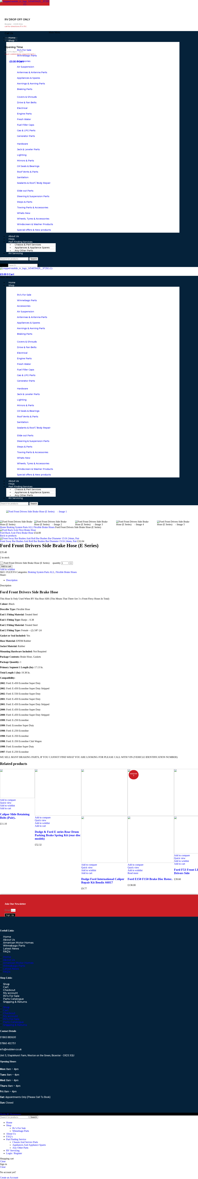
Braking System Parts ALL (41, 572)
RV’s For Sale (11, 995)
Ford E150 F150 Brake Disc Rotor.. (150, 879)
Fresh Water (24, 119)
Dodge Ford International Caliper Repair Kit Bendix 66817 (102, 880)
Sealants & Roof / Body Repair (33, 183)
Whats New (23, 213)
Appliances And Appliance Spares (29, 1145)
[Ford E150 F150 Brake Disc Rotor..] (151, 814)
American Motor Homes (18, 942)
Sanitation (22, 177)
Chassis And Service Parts (25, 1142)
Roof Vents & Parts (27, 171)
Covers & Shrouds (27, 97)
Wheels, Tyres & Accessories (33, 218)
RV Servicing (16, 253)
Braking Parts (24, 89)
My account (10, 993)
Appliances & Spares (28, 78)
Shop (11, 40)
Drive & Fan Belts (27, 102)
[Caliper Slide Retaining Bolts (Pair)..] (17, 797)
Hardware (22, 143)
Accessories (23, 61)
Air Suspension (25, 66)
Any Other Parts (20, 1147)
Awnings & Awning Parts (31, 83)
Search (4, 265)
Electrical (22, 108)
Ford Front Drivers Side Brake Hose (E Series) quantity (32, 563)
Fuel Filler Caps (25, 124)
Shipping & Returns (15, 1001)
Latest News (11, 948)
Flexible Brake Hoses (66, 572)
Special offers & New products (34, 229)
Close (3, 1161)
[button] (54, 32)
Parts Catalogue (13, 998)
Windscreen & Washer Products (35, 224)
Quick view (5, 802)
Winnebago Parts (27, 55)
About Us (9, 939)
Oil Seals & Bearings (28, 166)
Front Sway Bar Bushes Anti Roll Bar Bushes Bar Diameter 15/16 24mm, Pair (38, 541)
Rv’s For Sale (24, 50)
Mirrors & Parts (25, 160)
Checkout (9, 990)
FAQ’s (6, 951)
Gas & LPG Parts (26, 130)
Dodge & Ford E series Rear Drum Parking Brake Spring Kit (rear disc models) (57, 835)
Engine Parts (24, 113)
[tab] (11, 580)
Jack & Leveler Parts (28, 149)
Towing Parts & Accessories (32, 207)
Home (7, 936)
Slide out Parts (25, 190)
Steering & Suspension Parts (33, 196)
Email (8, 910)
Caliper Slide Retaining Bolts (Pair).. (15, 816)
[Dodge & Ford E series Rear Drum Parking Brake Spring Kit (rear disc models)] (58, 814)
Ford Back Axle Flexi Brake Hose (17, 532)
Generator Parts (26, 136)
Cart (6, 987)
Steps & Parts (24, 202)
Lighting (21, 155)
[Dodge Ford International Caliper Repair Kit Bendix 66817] (104, 814)
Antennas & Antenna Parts (32, 72)
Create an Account (9, 1177)
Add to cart (6, 566)
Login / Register (14, 1153)
